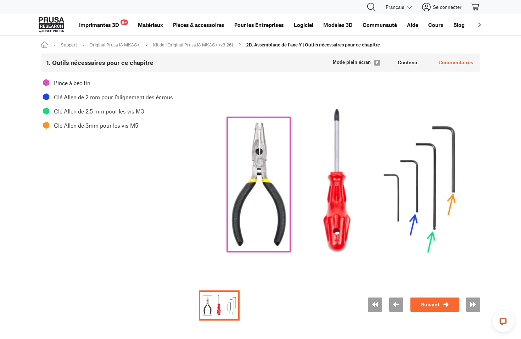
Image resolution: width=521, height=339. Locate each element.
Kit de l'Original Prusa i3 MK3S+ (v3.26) (193, 45)
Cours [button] (435, 25)
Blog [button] (459, 25)
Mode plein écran (352, 62)
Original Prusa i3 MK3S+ (114, 45)
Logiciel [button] (303, 25)
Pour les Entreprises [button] (259, 25)
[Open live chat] (503, 321)
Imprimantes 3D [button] (103, 24)
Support (69, 45)
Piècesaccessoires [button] (198, 25)
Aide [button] (412, 25)
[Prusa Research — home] (51, 24)
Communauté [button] (380, 25)
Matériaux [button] (150, 25)
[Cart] (476, 7)
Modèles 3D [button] (338, 25)
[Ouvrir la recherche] (371, 7)
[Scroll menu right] (479, 24)
